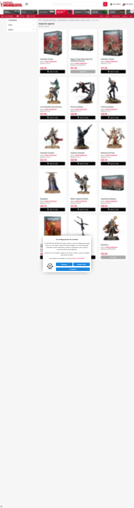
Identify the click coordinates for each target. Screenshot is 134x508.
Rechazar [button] (64, 264)
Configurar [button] (72, 269)
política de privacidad (78, 258)
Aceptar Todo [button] (81, 264)
